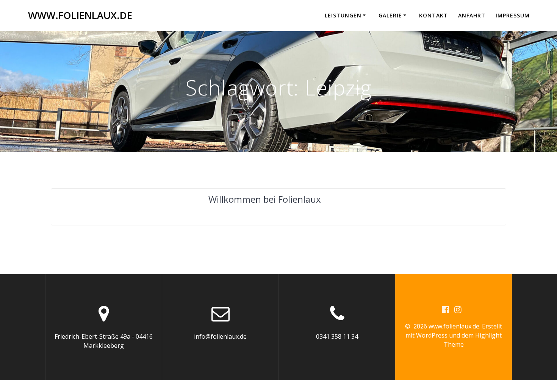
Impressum (513, 15)
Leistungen (343, 15)
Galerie (390, 15)
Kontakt (433, 15)
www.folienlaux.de (80, 15)
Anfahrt (471, 15)
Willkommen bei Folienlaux (264, 199)
